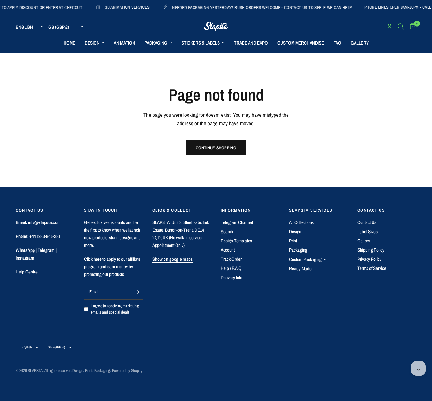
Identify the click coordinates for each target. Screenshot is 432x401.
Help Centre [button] (27, 271)
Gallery (363, 240)
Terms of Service (371, 268)
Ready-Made (300, 268)
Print (293, 240)
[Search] (401, 26)
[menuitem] (69, 43)
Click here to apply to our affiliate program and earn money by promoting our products (112, 267)
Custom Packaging (305, 259)
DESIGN (92, 43)
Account (228, 250)
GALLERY (360, 43)
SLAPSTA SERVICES (310, 210)
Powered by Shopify (127, 370)
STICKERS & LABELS (201, 43)
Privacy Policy (369, 259)
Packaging (298, 250)
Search (227, 231)
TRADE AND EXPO (251, 43)
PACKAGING (156, 43)
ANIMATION (124, 43)
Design (295, 231)
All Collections (301, 222)
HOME (69, 43)
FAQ (337, 43)
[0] (411, 26)
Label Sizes (367, 231)
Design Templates (236, 240)
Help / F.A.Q (231, 268)
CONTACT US (371, 210)
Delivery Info (231, 277)
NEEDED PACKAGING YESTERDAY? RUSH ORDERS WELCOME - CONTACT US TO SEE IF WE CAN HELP (253, 7)
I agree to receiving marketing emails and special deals (115, 309)
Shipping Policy (370, 250)
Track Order (231, 259)
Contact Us (366, 222)
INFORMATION (235, 210)
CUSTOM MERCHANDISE (300, 43)
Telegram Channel (237, 222)
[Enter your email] (136, 292)
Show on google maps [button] (172, 259)
